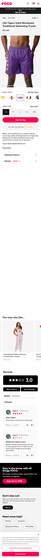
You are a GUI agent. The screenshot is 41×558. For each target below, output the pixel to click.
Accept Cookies (20, 554)
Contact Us (21, 521)
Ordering (8, 521)
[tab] (11, 389)
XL (27, 112)
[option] (20, 11)
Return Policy (30, 526)
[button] (9, 425)
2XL (34, 112)
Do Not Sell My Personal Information (20, 548)
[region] (20, 545)
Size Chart (34, 106)
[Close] (38, 534)
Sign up (7, 507)
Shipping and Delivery (12, 526)
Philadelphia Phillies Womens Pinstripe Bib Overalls (15, 355)
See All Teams (33, 92)
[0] (33, 4)
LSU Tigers (11, 18)
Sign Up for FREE (14, 481)
